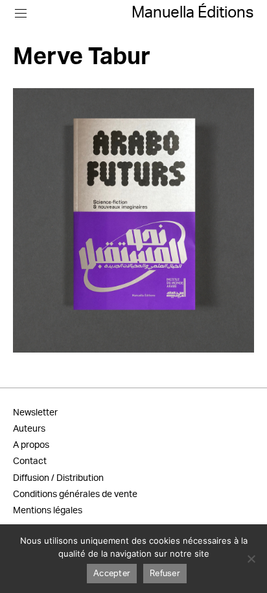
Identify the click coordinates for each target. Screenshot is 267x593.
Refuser (165, 574)
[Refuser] (250, 558)
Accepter (111, 574)
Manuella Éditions (193, 13)
